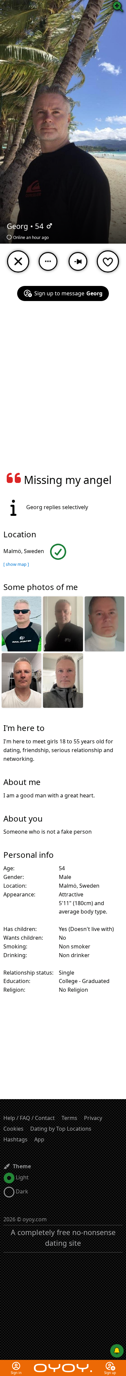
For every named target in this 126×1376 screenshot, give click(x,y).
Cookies (13, 1128)
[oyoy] (63, 1364)
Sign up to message (68, 293)
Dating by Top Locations (60, 1128)
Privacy (93, 1118)
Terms (69, 1118)
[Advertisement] (63, 391)
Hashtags (15, 1139)
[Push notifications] (117, 1351)
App (39, 1139)
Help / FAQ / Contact (29, 1118)
